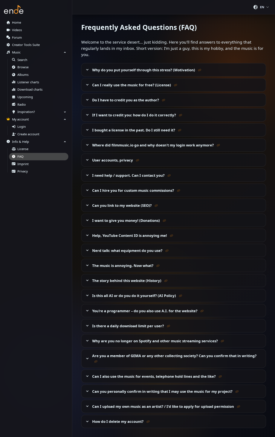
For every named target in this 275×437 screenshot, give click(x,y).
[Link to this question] (199, 70)
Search (22, 59)
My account (20, 119)
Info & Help (20, 141)
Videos (17, 30)
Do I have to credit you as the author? (126, 100)
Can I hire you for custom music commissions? (133, 190)
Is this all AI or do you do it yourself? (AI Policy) (134, 295)
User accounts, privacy (113, 160)
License (22, 149)
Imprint (23, 164)
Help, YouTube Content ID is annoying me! (130, 235)
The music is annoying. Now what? (123, 265)
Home (16, 22)
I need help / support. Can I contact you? (128, 175)
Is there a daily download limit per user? (128, 326)
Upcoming (25, 97)
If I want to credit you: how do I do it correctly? (134, 115)
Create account (28, 134)
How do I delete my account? (118, 421)
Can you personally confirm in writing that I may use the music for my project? (162, 391)
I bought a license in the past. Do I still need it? (134, 130)
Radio (21, 104)
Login (21, 126)
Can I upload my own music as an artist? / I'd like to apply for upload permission (163, 406)
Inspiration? (26, 111)
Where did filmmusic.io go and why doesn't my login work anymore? (153, 145)
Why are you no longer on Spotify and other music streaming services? (155, 341)
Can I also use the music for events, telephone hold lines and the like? (154, 376)
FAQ (20, 156)
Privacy (22, 171)
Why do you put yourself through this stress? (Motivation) (144, 70)
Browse (23, 67)
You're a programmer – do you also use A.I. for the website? (145, 310)
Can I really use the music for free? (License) (132, 85)
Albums (23, 74)
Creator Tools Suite (26, 44)
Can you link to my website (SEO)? (122, 205)
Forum (17, 37)
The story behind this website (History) (127, 280)
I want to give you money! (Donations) (126, 220)
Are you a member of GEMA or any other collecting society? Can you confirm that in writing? (174, 356)
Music (16, 52)
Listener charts (28, 82)
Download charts (30, 89)
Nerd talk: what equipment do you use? (127, 250)
